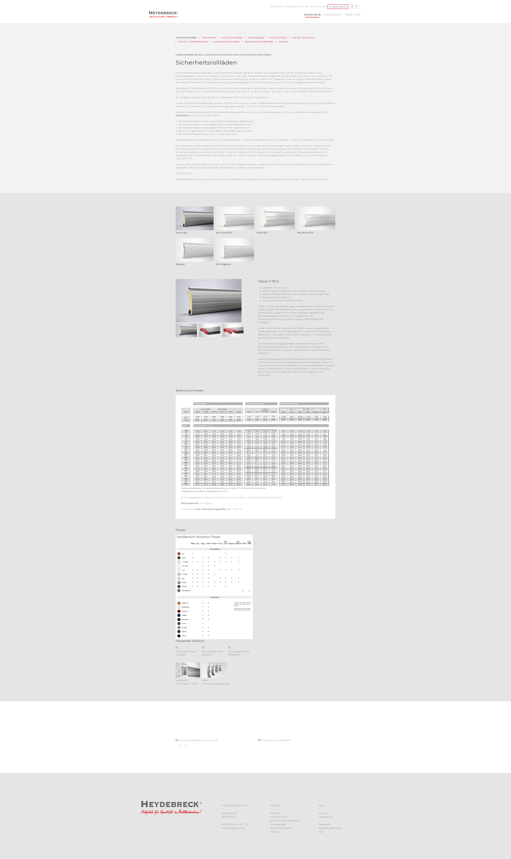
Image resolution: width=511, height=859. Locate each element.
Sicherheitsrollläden (186, 37)
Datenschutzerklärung (330, 828)
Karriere (309, 6)
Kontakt (322, 6)
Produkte (312, 14)
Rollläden (275, 813)
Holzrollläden (209, 37)
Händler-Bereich (339, 6)
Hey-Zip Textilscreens (303, 37)
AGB (321, 832)
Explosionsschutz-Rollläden (259, 41)
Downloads (277, 6)
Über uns (353, 14)
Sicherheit (333, 14)
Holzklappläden (256, 37)
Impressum (324, 824)
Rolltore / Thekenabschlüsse (193, 41)
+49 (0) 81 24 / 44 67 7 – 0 (235, 824)
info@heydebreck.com (233, 828)
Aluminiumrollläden (232, 37)
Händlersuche (294, 6)
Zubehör (283, 41)
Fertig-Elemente (278, 37)
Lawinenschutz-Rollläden (226, 41)
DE (356, 6)
